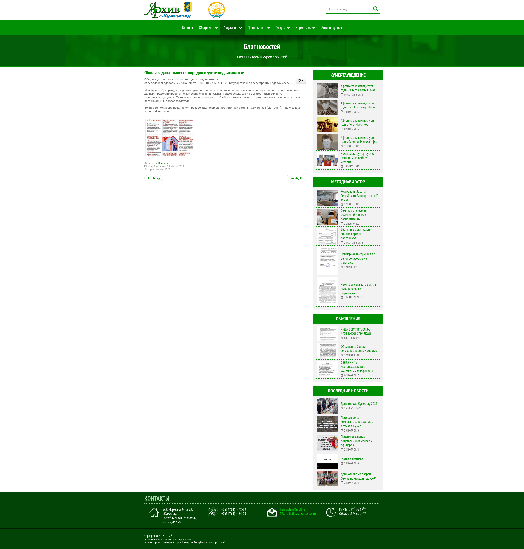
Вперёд (294, 178)
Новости (163, 163)
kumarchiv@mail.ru (292, 509)
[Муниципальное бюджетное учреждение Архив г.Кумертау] (168, 10)
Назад (155, 178)
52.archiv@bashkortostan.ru (298, 513)
